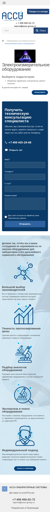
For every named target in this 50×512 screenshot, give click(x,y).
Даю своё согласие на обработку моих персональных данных (23, 216)
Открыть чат (13, 150)
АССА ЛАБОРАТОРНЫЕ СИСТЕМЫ (28, 487)
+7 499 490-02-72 (23, 499)
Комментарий (11, 195)
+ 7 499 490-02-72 (25, 23)
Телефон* (9, 171)
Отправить (25, 224)
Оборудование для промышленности (21, 41)
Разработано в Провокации (25, 508)
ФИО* (7, 159)
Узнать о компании (25, 468)
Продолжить (39, 92)
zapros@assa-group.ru (25, 26)
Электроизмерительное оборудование (19, 44)
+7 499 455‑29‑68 (19, 142)
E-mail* (8, 183)
